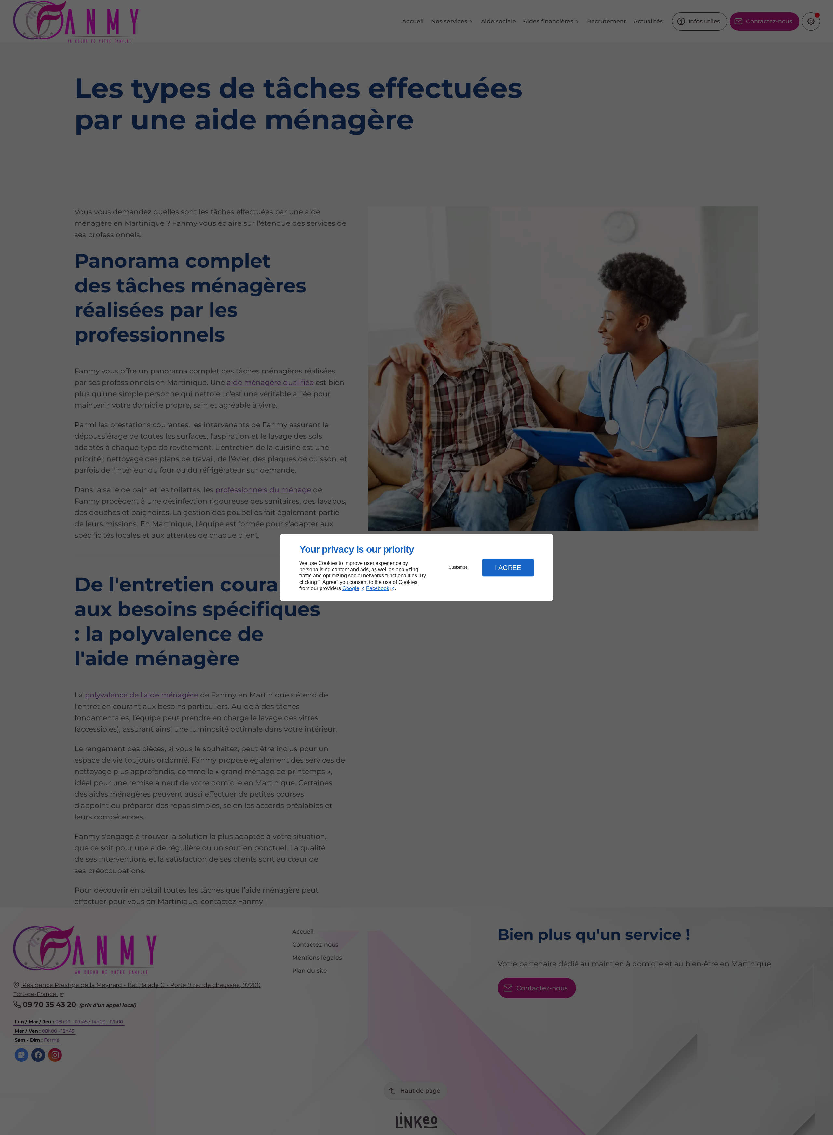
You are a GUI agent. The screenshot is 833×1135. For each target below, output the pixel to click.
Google (350, 588)
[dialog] (416, 567)
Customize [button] (458, 567)
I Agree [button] (508, 567)
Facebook (377, 588)
